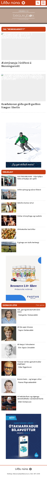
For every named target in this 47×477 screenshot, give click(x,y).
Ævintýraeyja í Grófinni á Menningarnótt (16, 64)
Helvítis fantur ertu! (25, 203)
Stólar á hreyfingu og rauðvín (29, 216)
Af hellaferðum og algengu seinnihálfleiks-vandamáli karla (30, 397)
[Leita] (38, 3)
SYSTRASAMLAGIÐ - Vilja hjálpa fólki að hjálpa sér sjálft (30, 177)
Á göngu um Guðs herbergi (28, 242)
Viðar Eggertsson (25, 367)
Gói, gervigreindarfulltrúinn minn (28, 310)
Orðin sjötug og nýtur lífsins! (29, 189)
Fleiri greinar (40, 305)
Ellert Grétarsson (24, 402)
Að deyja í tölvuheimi (26, 344)
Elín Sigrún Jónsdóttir (26, 348)
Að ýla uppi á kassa (25, 327)
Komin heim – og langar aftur (29, 379)
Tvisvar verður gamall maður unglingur (29, 363)
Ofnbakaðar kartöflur (26, 229)
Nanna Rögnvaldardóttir (27, 382)
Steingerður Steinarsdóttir (28, 315)
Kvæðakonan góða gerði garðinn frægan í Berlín (20, 105)
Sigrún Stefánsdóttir (25, 330)
